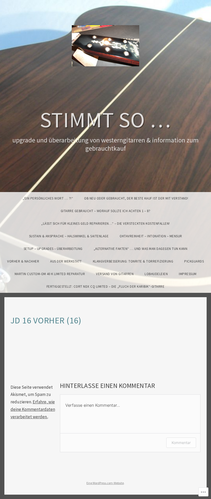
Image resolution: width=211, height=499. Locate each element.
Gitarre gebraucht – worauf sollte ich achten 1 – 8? (106, 211)
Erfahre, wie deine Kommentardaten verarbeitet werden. (33, 409)
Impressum (188, 274)
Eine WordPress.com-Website (105, 483)
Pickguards (194, 261)
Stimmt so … (105, 119)
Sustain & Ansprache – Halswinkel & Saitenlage (69, 236)
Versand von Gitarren (115, 274)
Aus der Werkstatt (66, 261)
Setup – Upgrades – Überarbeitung (53, 249)
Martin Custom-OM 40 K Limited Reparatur (50, 274)
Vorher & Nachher (23, 261)
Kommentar (181, 442)
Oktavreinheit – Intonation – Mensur (151, 236)
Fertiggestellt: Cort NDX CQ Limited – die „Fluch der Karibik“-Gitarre (106, 286)
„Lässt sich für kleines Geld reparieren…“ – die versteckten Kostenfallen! (105, 223)
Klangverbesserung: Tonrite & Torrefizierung (133, 261)
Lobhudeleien (156, 274)
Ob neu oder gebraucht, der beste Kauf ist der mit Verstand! (136, 198)
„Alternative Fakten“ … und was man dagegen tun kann (141, 249)
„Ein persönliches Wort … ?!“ (48, 198)
